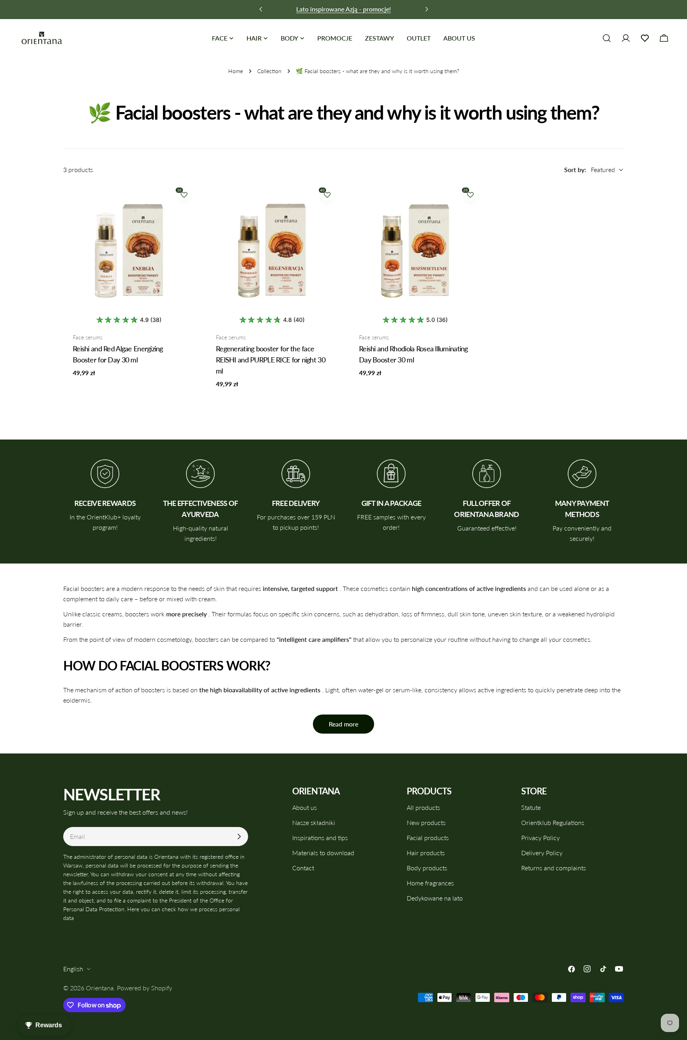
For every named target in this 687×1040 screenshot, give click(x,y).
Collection (269, 71)
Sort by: (575, 169)
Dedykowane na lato (435, 898)
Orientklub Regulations (552, 822)
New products (426, 822)
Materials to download (323, 852)
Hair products (426, 852)
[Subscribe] (239, 836)
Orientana (100, 988)
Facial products (428, 837)
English (73, 968)
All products (423, 807)
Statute (531, 807)
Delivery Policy (542, 852)
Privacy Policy (540, 837)
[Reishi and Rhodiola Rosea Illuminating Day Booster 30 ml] (415, 250)
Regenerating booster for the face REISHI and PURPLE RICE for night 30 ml (270, 359)
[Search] (607, 38)
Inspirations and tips (320, 837)
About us (304, 807)
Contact (303, 868)
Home (235, 71)
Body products (427, 868)
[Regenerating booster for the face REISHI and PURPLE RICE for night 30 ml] (272, 250)
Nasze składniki (313, 822)
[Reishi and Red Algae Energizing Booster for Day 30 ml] (128, 250)
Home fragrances (430, 883)
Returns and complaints (553, 868)
